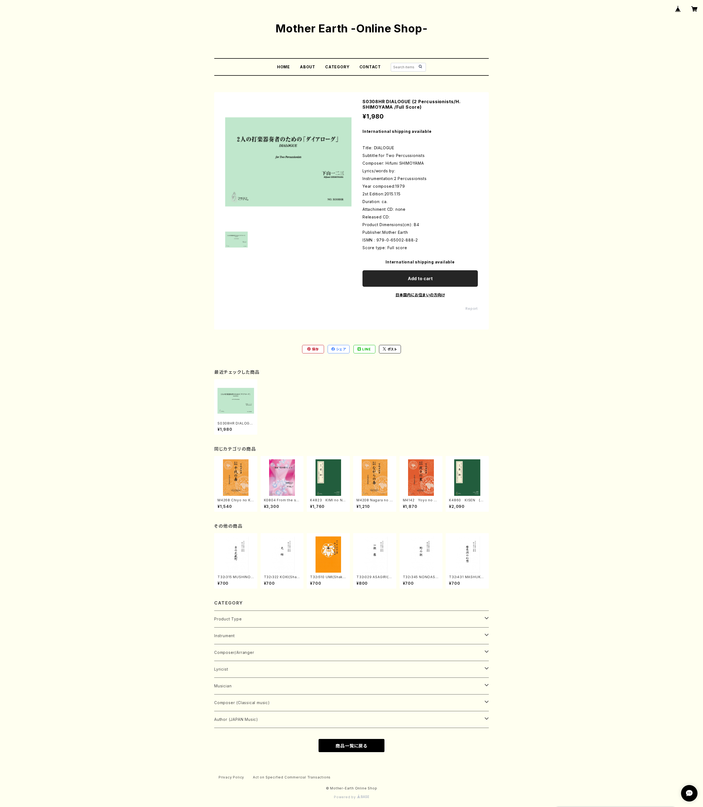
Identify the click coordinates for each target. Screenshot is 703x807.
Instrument (224, 635)
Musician (222, 686)
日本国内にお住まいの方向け (420, 295)
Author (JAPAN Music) (236, 719)
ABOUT (307, 66)
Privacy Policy (231, 777)
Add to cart (420, 278)
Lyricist (221, 669)
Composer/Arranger (234, 652)
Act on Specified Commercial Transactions (292, 777)
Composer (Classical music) (242, 702)
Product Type (228, 619)
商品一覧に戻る (351, 746)
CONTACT (370, 66)
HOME (283, 66)
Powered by (345, 797)
